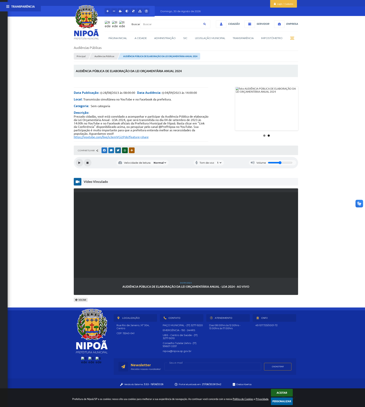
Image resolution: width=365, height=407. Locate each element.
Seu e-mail (175, 362)
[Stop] (87, 162)
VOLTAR (82, 300)
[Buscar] (204, 24)
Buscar (136, 24)
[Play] (79, 162)
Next (303, 108)
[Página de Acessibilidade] (146, 11)
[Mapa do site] (140, 11)
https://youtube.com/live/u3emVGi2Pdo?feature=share (111, 137)
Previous (230, 108)
